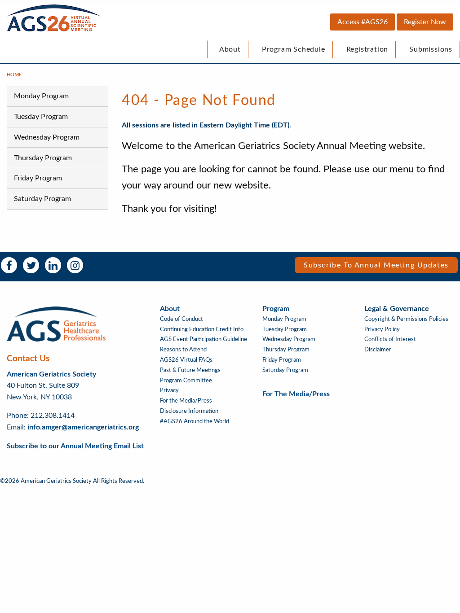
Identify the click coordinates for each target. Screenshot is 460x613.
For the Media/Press (186, 400)
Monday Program (41, 96)
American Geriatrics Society (51, 374)
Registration (367, 49)
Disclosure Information (189, 411)
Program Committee (186, 380)
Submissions (430, 49)
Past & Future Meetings (190, 370)
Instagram (75, 265)
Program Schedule (293, 49)
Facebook (9, 265)
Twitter (31, 265)
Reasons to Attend (183, 349)
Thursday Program (43, 158)
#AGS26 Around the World (194, 421)
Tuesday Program (41, 116)
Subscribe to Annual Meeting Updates (376, 265)
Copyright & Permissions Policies (406, 319)
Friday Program (38, 178)
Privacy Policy (382, 329)
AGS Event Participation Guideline (203, 339)
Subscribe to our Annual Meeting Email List (75, 446)
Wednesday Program (47, 137)
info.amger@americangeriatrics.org (83, 427)
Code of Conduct (181, 319)
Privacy (169, 390)
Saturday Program (42, 198)
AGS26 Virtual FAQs (186, 360)
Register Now (425, 22)
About (230, 49)
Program (275, 308)
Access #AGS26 (362, 22)
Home (14, 74)
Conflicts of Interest (390, 339)
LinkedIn (53, 265)
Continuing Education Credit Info (201, 329)
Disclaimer (377, 349)
